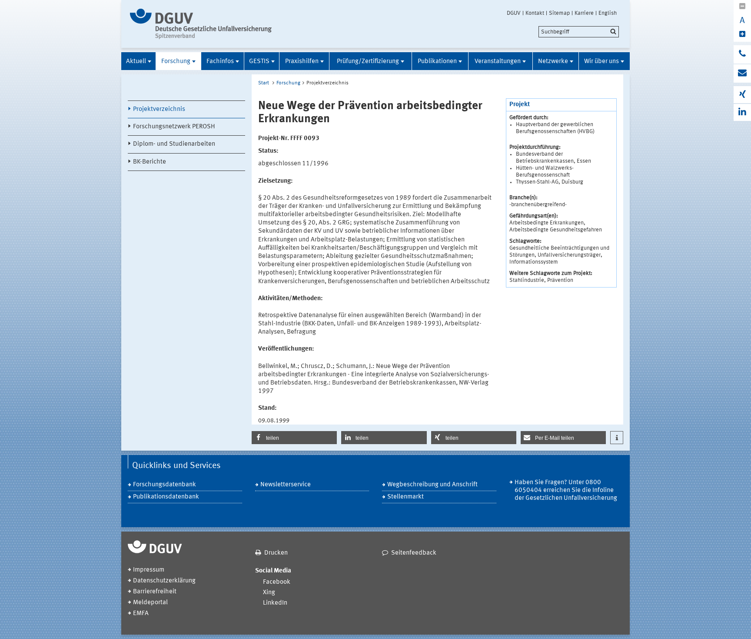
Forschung (175, 61)
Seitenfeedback (413, 553)
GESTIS (259, 61)
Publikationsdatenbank (166, 497)
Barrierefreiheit (154, 592)
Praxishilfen (302, 61)
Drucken (276, 553)
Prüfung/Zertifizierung (368, 61)
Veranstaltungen (498, 61)
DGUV (514, 13)
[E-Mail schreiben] (742, 73)
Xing (269, 592)
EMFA (141, 613)
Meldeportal (150, 602)
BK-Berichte (149, 162)
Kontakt (534, 13)
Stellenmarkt (405, 497)
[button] (294, 437)
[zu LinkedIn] (742, 112)
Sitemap (559, 13)
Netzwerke (553, 61)
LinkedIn (275, 603)
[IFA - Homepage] (203, 24)
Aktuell (136, 61)
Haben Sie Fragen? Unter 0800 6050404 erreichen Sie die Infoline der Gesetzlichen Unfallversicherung (566, 490)
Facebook (276, 582)
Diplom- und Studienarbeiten (174, 144)
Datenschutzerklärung (164, 581)
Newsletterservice (285, 485)
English (607, 13)
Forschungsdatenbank (164, 485)
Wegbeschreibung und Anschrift (432, 485)
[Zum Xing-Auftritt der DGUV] (742, 94)
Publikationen (437, 61)
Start (263, 83)
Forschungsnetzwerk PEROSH (174, 127)
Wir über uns (601, 61)
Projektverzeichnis (159, 109)
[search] (578, 31)
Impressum (148, 570)
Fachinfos (220, 61)
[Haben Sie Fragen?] (742, 54)
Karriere (584, 13)
